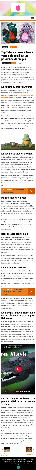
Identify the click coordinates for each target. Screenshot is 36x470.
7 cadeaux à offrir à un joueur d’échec (5, 455)
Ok (18, 467)
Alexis (20, 63)
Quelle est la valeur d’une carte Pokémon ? (29, 457)
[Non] (34, 464)
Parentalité (13, 47)
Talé (17, 13)
